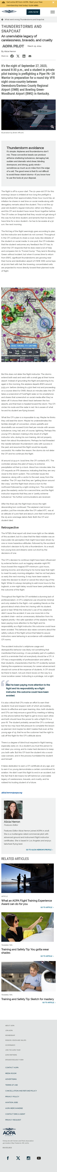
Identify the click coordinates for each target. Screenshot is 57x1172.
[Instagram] (28, 1158)
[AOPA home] (9, 12)
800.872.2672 (7, 1148)
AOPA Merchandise (14, 1108)
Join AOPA (9, 1030)
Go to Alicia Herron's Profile (38, 850)
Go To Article (46, 907)
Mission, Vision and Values (15, 1040)
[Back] (3, 19)
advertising (11, 1079)
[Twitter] (18, 1158)
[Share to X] (18, 56)
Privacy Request (13, 1120)
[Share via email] (30, 56)
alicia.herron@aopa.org (11, 792)
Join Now (33, 12)
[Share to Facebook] (12, 56)
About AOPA (9, 1025)
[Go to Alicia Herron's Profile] (13, 818)
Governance (10, 1045)
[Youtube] (39, 1158)
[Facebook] (8, 1158)
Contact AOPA (12, 1068)
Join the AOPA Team (12, 1050)
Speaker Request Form (14, 1060)
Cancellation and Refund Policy (21, 1091)
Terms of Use (11, 1085)
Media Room (10, 1073)
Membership (10, 1035)
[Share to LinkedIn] (24, 56)
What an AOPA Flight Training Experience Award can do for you (26, 902)
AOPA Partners (11, 1055)
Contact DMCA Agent (15, 1114)
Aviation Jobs (11, 1102)
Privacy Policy (12, 1097)
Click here (33, 5)
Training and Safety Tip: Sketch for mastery (27, 999)
